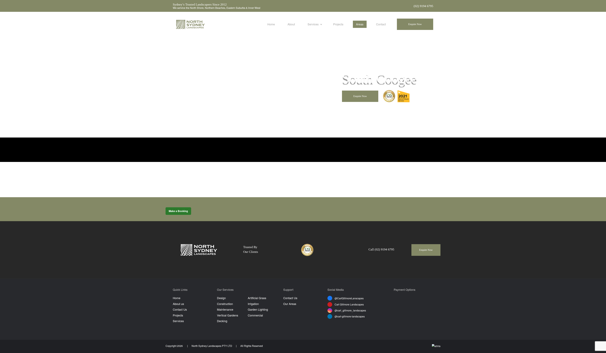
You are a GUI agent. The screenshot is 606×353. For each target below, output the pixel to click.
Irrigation (253, 304)
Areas (359, 24)
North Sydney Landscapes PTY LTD (212, 346)
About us (178, 304)
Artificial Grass (257, 298)
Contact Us (180, 309)
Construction (225, 304)
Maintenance (225, 309)
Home (271, 24)
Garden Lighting (258, 309)
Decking (222, 321)
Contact (381, 24)
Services (313, 24)
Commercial (255, 315)
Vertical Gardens (227, 315)
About (291, 24)
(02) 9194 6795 (423, 6)
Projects (338, 24)
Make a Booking (178, 211)
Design (221, 298)
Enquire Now (415, 24)
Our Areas (289, 304)
